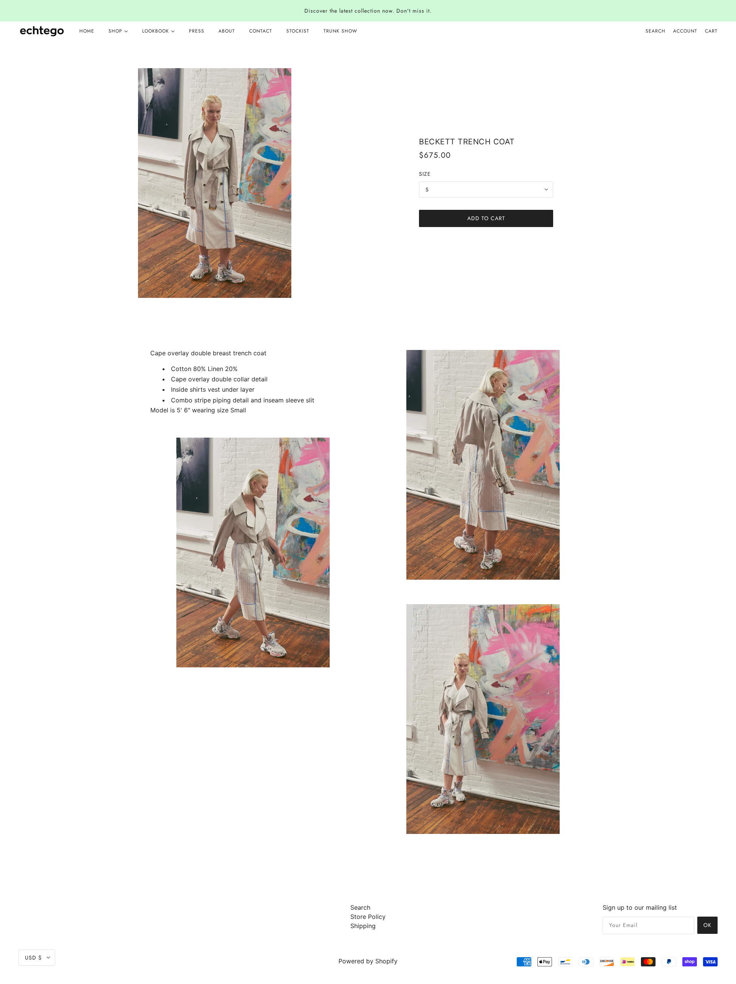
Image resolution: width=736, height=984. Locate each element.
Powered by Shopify (368, 961)
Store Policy (368, 916)
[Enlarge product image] (250, 183)
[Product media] (253, 552)
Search (655, 31)
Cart (711, 31)
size (425, 174)
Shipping (363, 926)
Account (685, 31)
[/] (42, 31)
